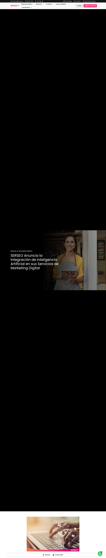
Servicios (39, 4)
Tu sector (49, 4)
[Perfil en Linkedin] (40, 1)
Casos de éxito (61, 4)
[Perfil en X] (38, 1)
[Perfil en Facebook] (36, 1)
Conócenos (26, 7)
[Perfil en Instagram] (43, 1)
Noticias (47, 555)
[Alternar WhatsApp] (100, 553)
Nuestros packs (26, 4)
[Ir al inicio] (15, 6)
